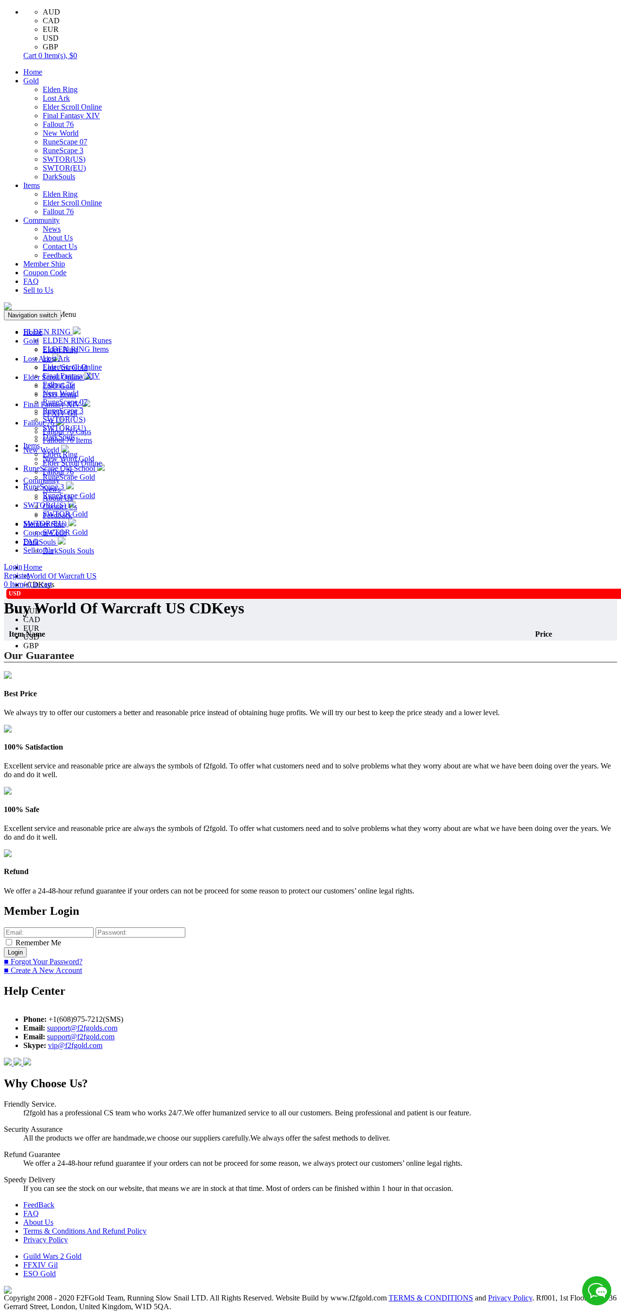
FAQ (31, 281)
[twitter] (27, 1063)
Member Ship (44, 264)
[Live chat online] (596, 1290)
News (52, 229)
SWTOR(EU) (64, 168)
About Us (58, 238)
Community (41, 220)
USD (51, 38)
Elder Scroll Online (72, 107)
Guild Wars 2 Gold (52, 1256)
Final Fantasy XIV (71, 115)
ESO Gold (39, 1273)
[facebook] (9, 1063)
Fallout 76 (58, 124)
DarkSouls (59, 176)
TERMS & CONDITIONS (431, 1298)
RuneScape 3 (63, 150)
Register (16, 575)
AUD (51, 12)
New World (61, 133)
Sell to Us (38, 290)
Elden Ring (60, 89)
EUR (51, 29)
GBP (50, 47)
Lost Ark (56, 98)
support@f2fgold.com (80, 1037)
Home (32, 72)
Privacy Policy (45, 1240)
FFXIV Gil (40, 1265)
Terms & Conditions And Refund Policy (85, 1231)
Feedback (57, 255)
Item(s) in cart (28, 584)
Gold (31, 81)
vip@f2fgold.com (75, 1045)
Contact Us (60, 246)
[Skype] (18, 1063)
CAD (51, 20)
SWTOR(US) (64, 159)
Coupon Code (44, 272)
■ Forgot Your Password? (43, 961)
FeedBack (38, 1205)
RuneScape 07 (65, 142)
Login (13, 567)
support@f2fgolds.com (82, 1028)
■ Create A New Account (43, 970)
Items (31, 185)
